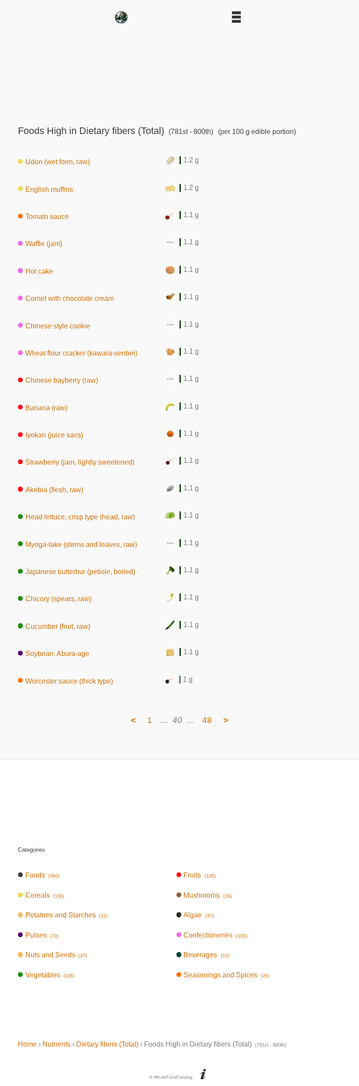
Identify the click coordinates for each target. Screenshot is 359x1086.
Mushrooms (207, 895)
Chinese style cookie (57, 325)
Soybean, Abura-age (57, 653)
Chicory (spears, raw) (58, 599)
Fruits (199, 875)
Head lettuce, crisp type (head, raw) (80, 517)
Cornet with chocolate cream (69, 298)
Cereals (44, 895)
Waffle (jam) (43, 243)
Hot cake (39, 271)
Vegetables (50, 975)
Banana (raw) (46, 407)
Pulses (42, 935)
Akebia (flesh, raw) (54, 489)
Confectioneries (215, 935)
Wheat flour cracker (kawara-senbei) (81, 353)
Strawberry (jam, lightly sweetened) (79, 462)
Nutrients (56, 1044)
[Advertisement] (179, 72)
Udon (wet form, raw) (57, 162)
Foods (42, 875)
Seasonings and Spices (226, 975)
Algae (198, 915)
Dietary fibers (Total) (107, 1044)
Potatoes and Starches (66, 915)
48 (207, 720)
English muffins (49, 189)
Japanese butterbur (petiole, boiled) (80, 571)
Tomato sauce (47, 216)
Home (27, 1044)
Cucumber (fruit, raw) (57, 626)
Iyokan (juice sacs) (54, 435)
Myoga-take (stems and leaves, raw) (81, 544)
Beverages (206, 955)
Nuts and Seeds (56, 955)
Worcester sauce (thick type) (69, 680)
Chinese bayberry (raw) (61, 380)
